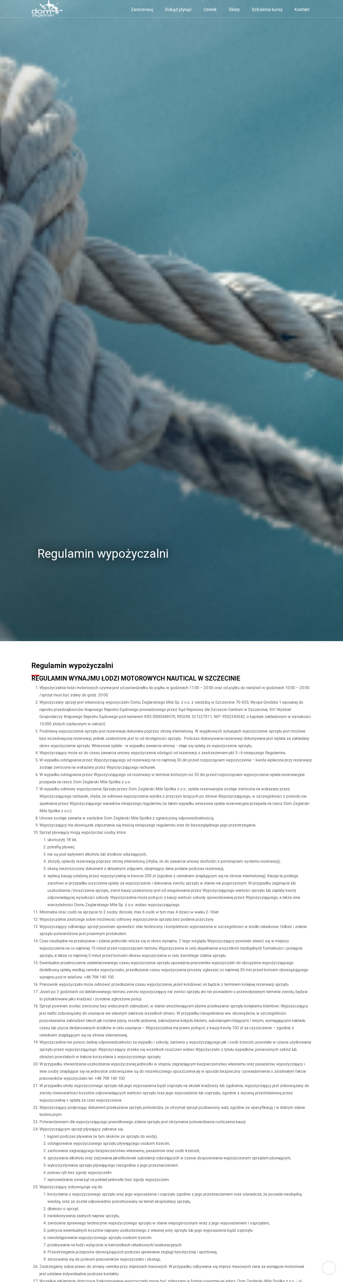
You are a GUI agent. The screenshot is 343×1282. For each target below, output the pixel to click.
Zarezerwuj (142, 9)
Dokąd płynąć (178, 9)
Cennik (210, 9)
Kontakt (302, 9)
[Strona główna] (47, 8)
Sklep (234, 9)
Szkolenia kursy (267, 9)
